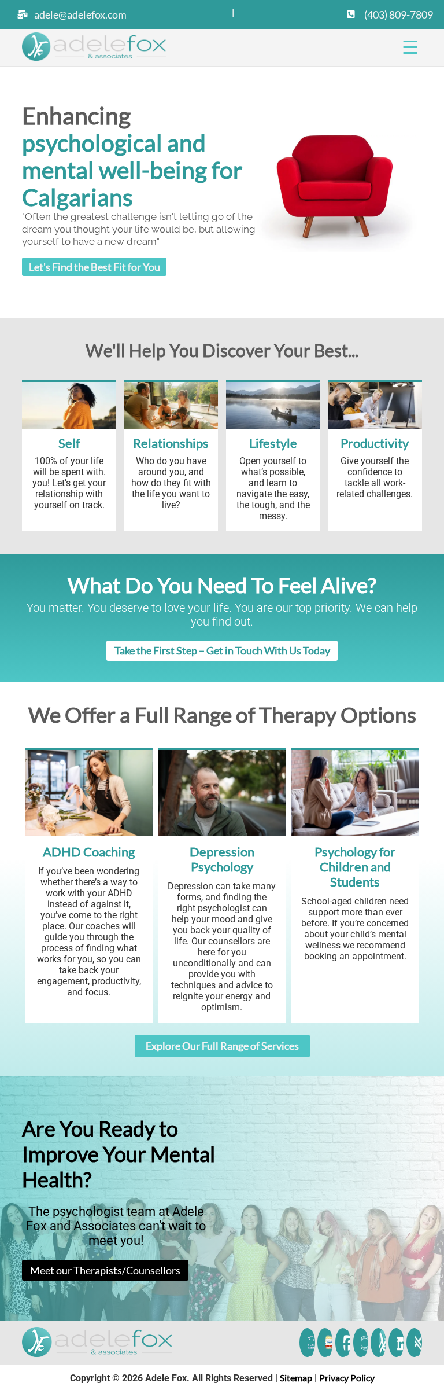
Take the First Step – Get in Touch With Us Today (222, 650)
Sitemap (296, 1377)
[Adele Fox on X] (417, 1342)
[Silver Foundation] (310, 1342)
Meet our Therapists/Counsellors (105, 1270)
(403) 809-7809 (397, 14)
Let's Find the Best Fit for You (94, 266)
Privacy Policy (347, 1377)
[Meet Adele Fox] (382, 1342)
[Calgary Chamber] (364, 1342)
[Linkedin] (400, 1342)
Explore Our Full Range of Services (222, 1045)
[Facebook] (346, 1342)
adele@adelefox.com (80, 14)
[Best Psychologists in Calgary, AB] (328, 1342)
